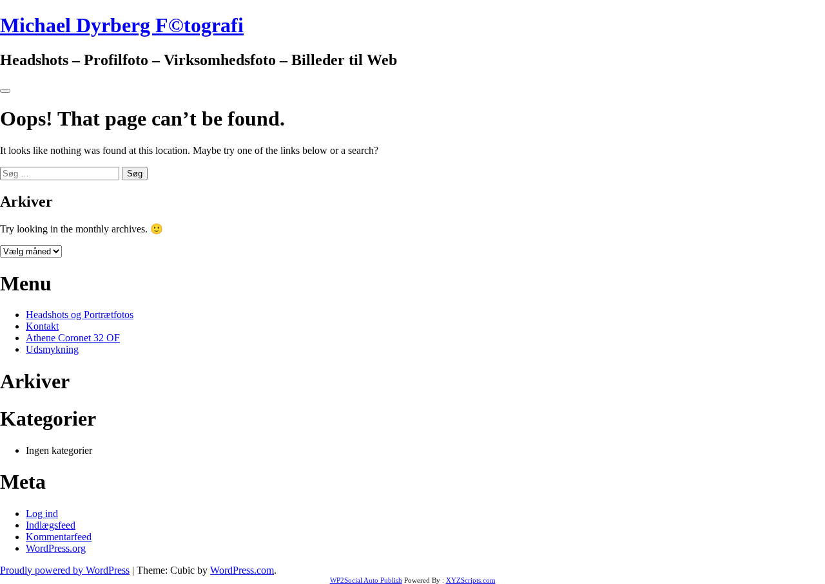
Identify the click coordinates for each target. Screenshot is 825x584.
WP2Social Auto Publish (366, 580)
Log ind (42, 513)
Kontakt (42, 326)
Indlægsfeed (50, 525)
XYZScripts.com (471, 580)
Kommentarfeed (59, 536)
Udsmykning (52, 349)
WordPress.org (56, 548)
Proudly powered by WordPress (65, 570)
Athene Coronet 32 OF (73, 337)
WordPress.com (242, 570)
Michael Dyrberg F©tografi (122, 25)
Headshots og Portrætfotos (79, 314)
